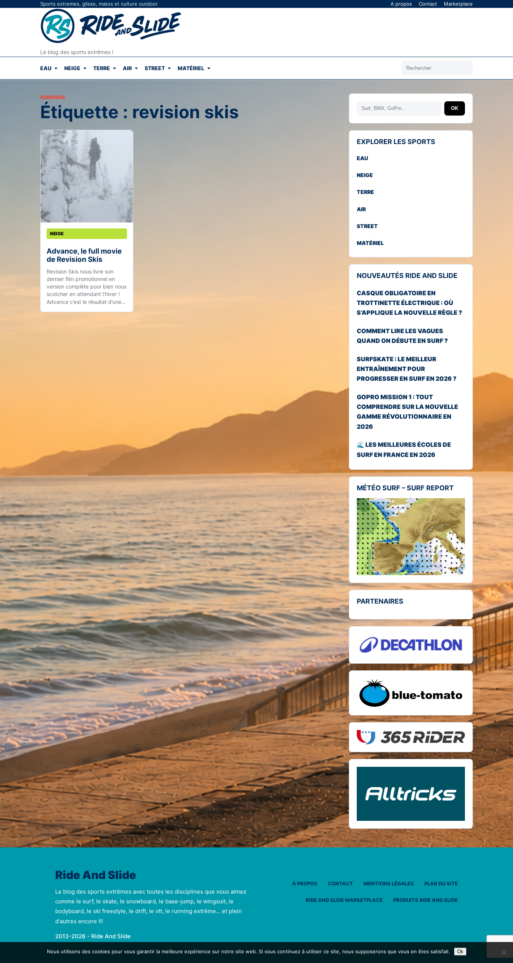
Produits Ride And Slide (425, 900)
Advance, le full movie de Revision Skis (84, 255)
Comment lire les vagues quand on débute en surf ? (402, 335)
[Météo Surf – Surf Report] (411, 536)
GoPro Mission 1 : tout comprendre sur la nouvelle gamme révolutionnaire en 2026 (407, 411)
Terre (101, 68)
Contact (428, 4)
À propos (304, 883)
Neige (72, 68)
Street (155, 68)
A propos (401, 4)
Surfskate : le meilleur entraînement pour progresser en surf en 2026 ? (407, 369)
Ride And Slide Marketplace (344, 900)
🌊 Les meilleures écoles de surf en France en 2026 (404, 449)
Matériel (191, 68)
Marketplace (458, 4)
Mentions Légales (389, 883)
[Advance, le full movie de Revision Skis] (87, 176)
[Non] (503, 952)
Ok (460, 951)
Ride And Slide (95, 875)
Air (127, 68)
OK (454, 108)
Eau (45, 68)
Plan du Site (441, 883)
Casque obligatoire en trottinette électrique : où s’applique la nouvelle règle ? (409, 303)
